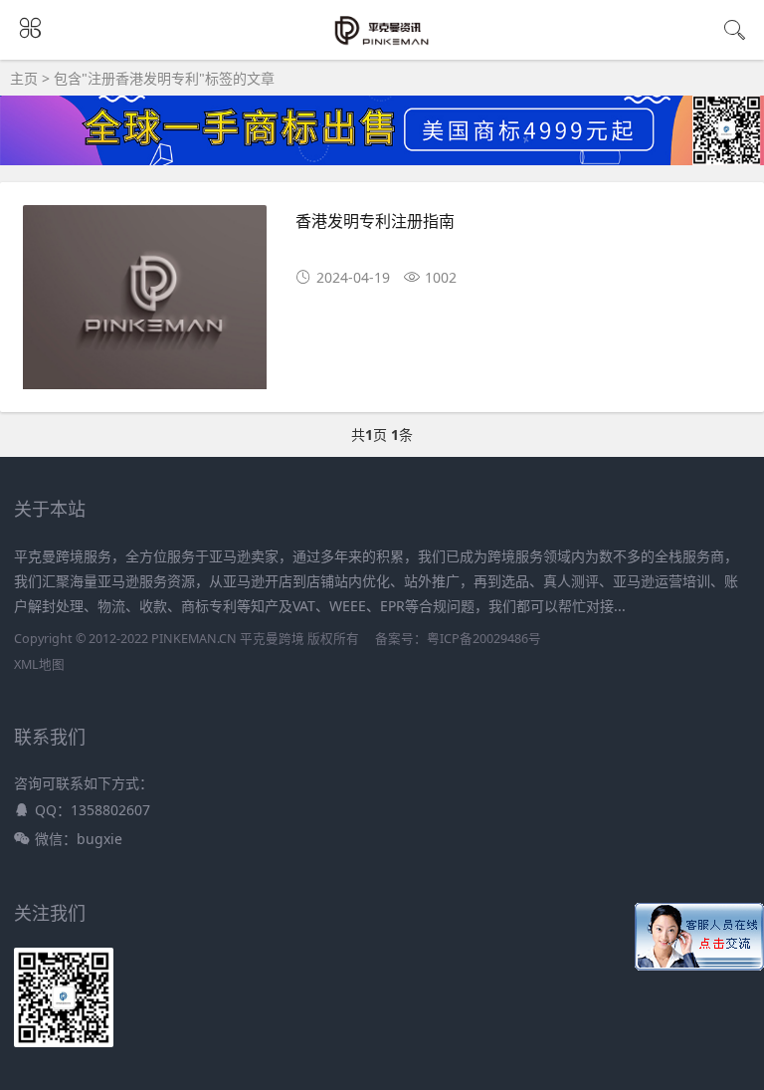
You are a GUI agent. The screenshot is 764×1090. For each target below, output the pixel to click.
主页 (24, 78)
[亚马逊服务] (382, 42)
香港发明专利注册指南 (375, 220)
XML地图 (39, 664)
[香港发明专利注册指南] (145, 304)
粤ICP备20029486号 (484, 638)
